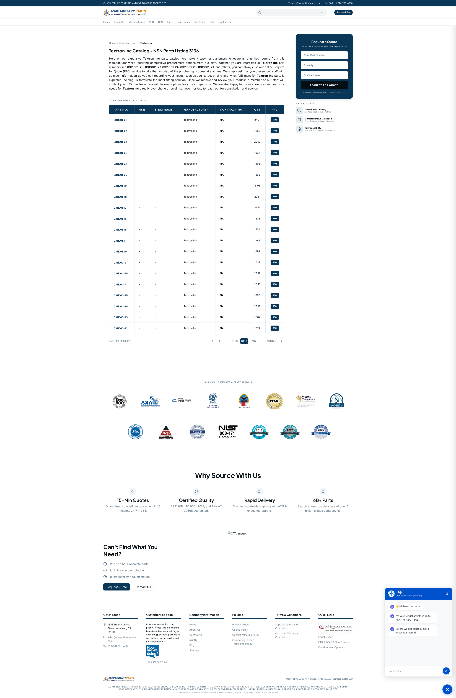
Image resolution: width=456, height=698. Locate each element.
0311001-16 (120, 218)
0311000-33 (121, 317)
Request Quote (117, 587)
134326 (271, 340)
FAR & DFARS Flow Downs (333, 642)
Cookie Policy (240, 629)
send (446, 671)
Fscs (169, 22)
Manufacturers (137, 22)
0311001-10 (120, 251)
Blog (212, 22)
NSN (151, 22)
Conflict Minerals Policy (245, 634)
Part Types (199, 22)
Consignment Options (330, 647)
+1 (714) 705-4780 (118, 646)
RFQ (275, 120)
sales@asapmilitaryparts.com (306, 3)
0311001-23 (120, 152)
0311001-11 (120, 240)
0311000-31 (120, 328)
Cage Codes (183, 22)
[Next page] (281, 341)
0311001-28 (120, 119)
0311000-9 (120, 262)
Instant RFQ (343, 12)
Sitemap (194, 650)
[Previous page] (212, 341)
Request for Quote (324, 85)
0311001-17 (120, 207)
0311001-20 (120, 174)
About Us (119, 22)
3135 (235, 340)
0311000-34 (121, 306)
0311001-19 (120, 185)
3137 (253, 340)
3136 (244, 340)
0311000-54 (121, 273)
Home (106, 22)
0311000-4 (120, 284)
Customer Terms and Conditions (287, 635)
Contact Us (225, 22)
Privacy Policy (240, 624)
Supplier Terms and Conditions (286, 626)
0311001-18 (120, 196)
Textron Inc (190, 119)
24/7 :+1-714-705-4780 (341, 3)
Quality (193, 639)
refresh (447, 594)
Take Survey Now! (157, 661)
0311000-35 (121, 295)
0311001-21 (120, 163)
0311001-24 (120, 141)
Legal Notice (325, 636)
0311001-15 (120, 229)
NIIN (160, 22)
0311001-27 (120, 130)
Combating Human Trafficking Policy (243, 641)
